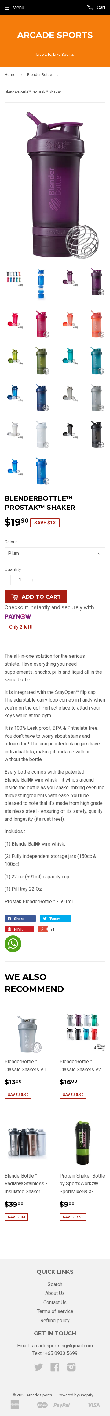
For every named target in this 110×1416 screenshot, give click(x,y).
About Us (55, 1293)
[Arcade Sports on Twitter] (38, 1369)
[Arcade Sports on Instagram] (71, 1369)
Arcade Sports (55, 35)
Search (55, 1284)
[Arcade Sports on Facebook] (55, 1369)
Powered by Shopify (75, 1395)
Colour (11, 541)
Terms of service (55, 1311)
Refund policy (55, 1320)
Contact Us (55, 1302)
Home (10, 74)
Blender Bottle (39, 74)
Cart (100, 7)
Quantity (13, 569)
